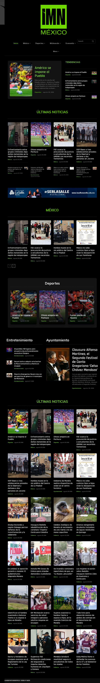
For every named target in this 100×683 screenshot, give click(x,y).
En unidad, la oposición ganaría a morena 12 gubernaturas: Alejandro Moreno (18, 572)
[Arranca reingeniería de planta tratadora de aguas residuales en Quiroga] (86, 509)
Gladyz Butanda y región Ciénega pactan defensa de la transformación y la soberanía (83, 171)
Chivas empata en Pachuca (75, 96)
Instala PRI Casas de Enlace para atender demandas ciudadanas (41, 571)
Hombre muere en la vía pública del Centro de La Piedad (15, 169)
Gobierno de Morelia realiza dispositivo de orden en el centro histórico (37, 170)
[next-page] (13, 266)
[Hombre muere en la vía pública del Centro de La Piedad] (26, 168)
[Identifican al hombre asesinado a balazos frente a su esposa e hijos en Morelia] (18, 597)
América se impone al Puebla (43, 72)
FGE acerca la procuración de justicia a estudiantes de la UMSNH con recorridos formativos (64, 154)
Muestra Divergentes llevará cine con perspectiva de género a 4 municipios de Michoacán (28, 376)
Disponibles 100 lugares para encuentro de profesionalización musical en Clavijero (26, 351)
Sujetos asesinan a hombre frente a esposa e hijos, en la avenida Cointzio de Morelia (62, 617)
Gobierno (79, 161)
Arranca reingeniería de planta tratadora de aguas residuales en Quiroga (85, 529)
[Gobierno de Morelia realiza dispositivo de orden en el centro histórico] (49, 168)
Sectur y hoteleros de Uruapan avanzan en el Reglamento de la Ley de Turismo (18, 660)
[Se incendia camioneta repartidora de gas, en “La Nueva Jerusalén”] (64, 553)
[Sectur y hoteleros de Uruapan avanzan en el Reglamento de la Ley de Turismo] (18, 641)
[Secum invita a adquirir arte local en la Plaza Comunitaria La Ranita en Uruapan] (9, 363)
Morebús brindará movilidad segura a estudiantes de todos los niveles (63, 660)
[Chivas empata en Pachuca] (94, 97)
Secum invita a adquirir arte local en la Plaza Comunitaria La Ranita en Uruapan (27, 363)
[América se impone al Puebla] (21, 79)
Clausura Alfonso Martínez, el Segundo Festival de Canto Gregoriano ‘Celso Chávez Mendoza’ (85, 359)
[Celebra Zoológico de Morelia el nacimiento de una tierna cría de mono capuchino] (64, 509)
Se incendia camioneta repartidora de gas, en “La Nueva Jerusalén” (64, 571)
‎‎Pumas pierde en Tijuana (78, 316)
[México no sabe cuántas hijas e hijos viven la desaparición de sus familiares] (72, 168)
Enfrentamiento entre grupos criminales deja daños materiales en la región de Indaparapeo (76, 84)
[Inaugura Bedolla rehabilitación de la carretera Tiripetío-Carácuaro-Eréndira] (41, 509)
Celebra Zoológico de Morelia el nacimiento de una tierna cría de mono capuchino (63, 529)
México (67, 90)
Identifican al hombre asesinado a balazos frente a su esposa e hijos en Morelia (17, 616)
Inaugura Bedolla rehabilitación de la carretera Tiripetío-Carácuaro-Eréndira (39, 529)
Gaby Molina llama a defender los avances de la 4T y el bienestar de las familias (86, 660)
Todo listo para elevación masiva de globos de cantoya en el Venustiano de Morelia (85, 617)
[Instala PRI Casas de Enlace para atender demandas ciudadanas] (41, 553)
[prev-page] (9, 266)
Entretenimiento (19, 355)
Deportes (38, 92)
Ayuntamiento (35, 175)
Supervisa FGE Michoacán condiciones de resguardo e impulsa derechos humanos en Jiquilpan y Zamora (41, 663)
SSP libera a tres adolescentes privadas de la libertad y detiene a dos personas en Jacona (86, 154)
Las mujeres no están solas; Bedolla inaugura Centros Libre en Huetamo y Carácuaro (86, 573)
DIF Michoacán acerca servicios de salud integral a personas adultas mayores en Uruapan (40, 617)
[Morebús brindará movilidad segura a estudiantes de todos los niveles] (64, 641)
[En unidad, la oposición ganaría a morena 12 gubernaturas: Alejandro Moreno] (18, 553)
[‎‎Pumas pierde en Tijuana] (81, 307)
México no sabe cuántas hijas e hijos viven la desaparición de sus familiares (61, 170)
